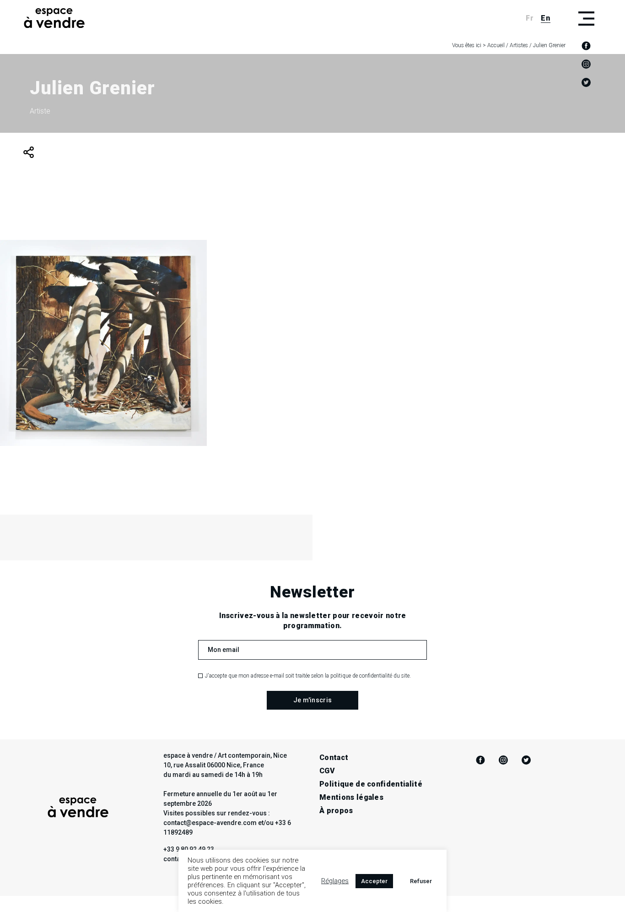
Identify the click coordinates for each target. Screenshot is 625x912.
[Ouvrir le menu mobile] (586, 18)
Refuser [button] (421, 881)
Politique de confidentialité (370, 784)
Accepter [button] (374, 881)
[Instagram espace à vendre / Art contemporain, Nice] (586, 64)
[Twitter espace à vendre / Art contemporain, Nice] (586, 82)
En (545, 18)
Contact (333, 757)
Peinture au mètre (103, 386)
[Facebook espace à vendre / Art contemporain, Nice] (586, 45)
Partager (28, 152)
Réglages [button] (335, 881)
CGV (327, 770)
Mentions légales (351, 797)
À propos (336, 810)
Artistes (519, 45)
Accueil (496, 45)
